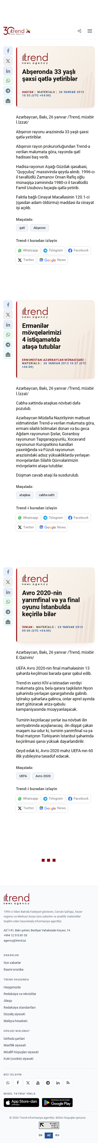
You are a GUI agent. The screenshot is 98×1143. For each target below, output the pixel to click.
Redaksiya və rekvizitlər (20, 994)
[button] (8, 51)
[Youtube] (38, 1083)
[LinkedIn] (58, 1083)
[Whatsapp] (8, 1083)
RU (57, 1135)
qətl (22, 228)
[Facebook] (18, 1083)
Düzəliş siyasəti (14, 1014)
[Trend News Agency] (16, 899)
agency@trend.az (15, 940)
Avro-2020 (43, 776)
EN (40, 1135)
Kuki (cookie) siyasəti (18, 1058)
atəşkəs (24, 495)
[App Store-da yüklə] (21, 1102)
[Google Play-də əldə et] (57, 1102)
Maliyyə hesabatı (15, 1021)
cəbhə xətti (46, 495)
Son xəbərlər (12, 963)
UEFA (23, 776)
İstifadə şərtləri (14, 1038)
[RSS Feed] (68, 1083)
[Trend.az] (17, 31)
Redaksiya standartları (20, 1007)
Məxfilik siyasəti (15, 1045)
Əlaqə (8, 1000)
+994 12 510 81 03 (15, 935)
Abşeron (40, 228)
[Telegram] (48, 1083)
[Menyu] (90, 30)
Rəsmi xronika (13, 969)
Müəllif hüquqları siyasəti (21, 1052)
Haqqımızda (12, 987)
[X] (28, 1083)
